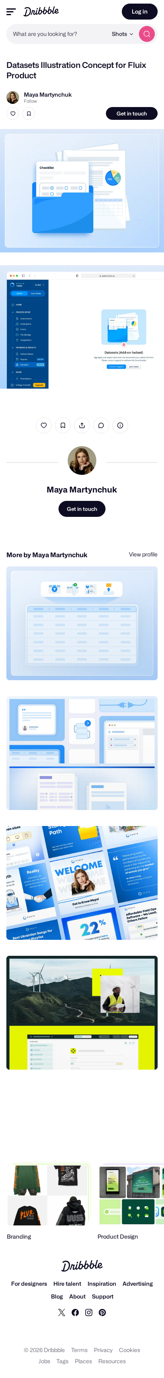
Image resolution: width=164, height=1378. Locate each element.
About (77, 1296)
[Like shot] (12, 113)
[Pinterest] (102, 1312)
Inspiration (102, 1283)
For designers (29, 1283)
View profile (143, 554)
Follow (30, 101)
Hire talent (67, 1283)
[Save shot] (28, 113)
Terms (79, 1349)
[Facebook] (75, 1312)
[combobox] (57, 34)
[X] (61, 1312)
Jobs (44, 1361)
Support (102, 1296)
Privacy (103, 1349)
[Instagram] (88, 1312)
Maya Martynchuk (48, 94)
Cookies (129, 1349)
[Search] (147, 34)
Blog (57, 1296)
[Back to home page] (41, 11)
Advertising (138, 1283)
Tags (62, 1361)
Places (83, 1361)
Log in (140, 11)
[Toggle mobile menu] (11, 12)
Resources (112, 1361)
